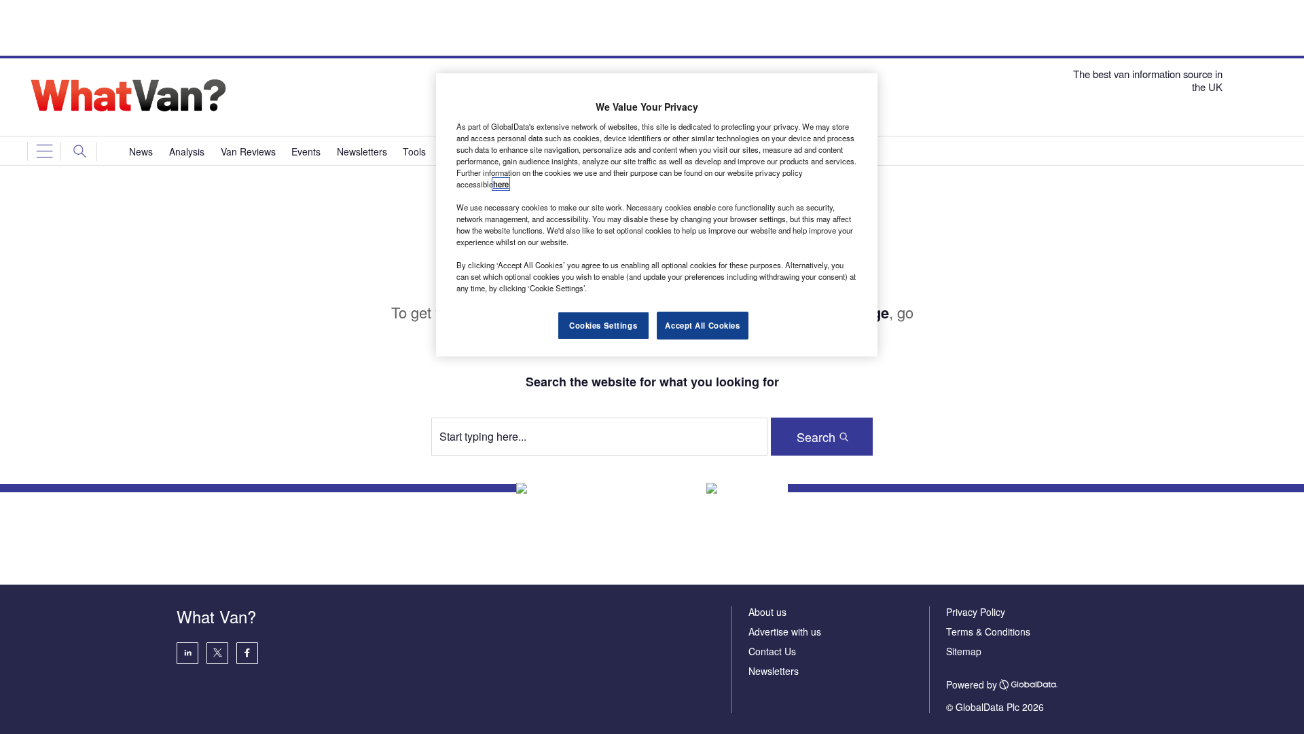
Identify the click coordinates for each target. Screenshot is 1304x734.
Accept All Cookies (702, 325)
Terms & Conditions (988, 631)
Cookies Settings (603, 325)
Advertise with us (784, 631)
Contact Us (772, 651)
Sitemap (963, 651)
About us (767, 612)
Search (816, 436)
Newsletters (773, 671)
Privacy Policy (975, 612)
